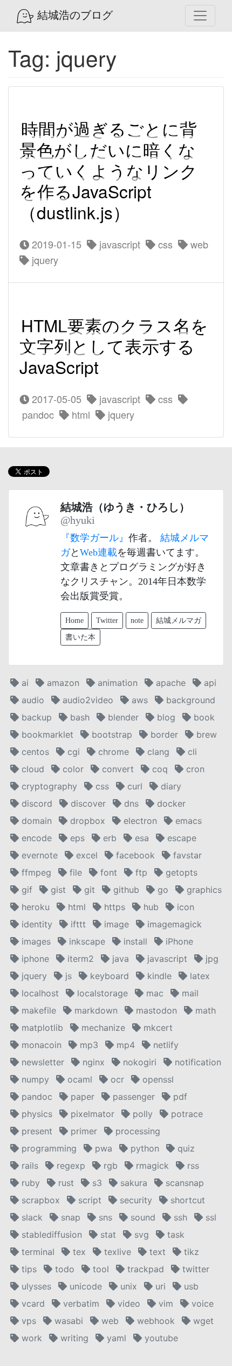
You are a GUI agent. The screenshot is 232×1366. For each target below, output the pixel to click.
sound (141, 1217)
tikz (190, 1251)
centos (34, 751)
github (125, 889)
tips (28, 1269)
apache (169, 682)
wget (202, 1320)
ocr (116, 1079)
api (208, 682)
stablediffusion (50, 1234)
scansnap (183, 1182)
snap (69, 1217)
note (137, 620)
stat (107, 1234)
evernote (38, 855)
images (35, 941)
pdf (178, 1096)
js (67, 975)
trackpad (144, 1269)
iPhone (178, 941)
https (113, 907)
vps (27, 1320)
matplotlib (41, 1027)
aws (138, 700)
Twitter (107, 620)
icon (184, 907)
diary (169, 786)
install (134, 941)
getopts (180, 872)
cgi (72, 751)
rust (65, 1182)
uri (159, 1286)
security (134, 1200)
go (161, 889)
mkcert (157, 1027)
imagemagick (173, 924)
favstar (186, 855)
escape (180, 838)
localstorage (101, 993)
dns (130, 803)
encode (35, 838)
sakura (132, 1182)
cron (193, 769)
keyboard (108, 975)
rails (28, 1165)
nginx (92, 1062)
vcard (32, 1303)
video (127, 1303)
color (72, 769)
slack (31, 1217)
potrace (185, 1113)
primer (82, 1131)
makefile (37, 1010)
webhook (154, 1320)
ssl (209, 1217)
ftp (140, 872)
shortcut (186, 1200)
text (156, 1251)
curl (133, 786)
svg (140, 1234)
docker (170, 803)
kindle (158, 975)
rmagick (151, 1165)
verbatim (79, 1303)
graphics (203, 889)
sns (104, 1217)
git (88, 889)
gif (25, 889)
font (107, 872)
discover (87, 803)
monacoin (40, 1044)
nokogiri (138, 1062)
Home (74, 620)
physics (35, 1113)
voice (201, 1303)
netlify (165, 1044)
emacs (187, 820)
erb (108, 838)
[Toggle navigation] (200, 15)
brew (205, 734)
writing (73, 1338)
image (115, 924)
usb (190, 1286)
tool (99, 1269)
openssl (157, 1079)
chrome (112, 751)
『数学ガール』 (94, 537)
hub (150, 907)
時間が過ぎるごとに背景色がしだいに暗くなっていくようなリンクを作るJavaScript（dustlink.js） (108, 170)
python (143, 1148)
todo (63, 1269)
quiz (185, 1148)
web (198, 244)
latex (198, 975)
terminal (36, 1251)
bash (78, 717)
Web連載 (98, 552)
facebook (134, 855)
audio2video (86, 700)
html (79, 414)
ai (24, 682)
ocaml (78, 1079)
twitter (194, 1269)
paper (81, 1096)
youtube (160, 1338)
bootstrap (110, 734)
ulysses (35, 1286)
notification (196, 1062)
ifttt (77, 924)
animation (116, 682)
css (164, 244)
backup (35, 717)
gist (57, 889)
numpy (34, 1079)
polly (141, 1113)
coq (158, 769)
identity (35, 924)
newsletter (41, 1062)
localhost (39, 993)
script (88, 1200)
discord (35, 803)
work (30, 1338)
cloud (31, 769)
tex (78, 1251)
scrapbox (39, 1200)
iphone (34, 958)
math (204, 1010)
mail (189, 993)
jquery (43, 260)
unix (127, 1286)
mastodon (155, 1010)
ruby (29, 1182)
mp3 (87, 1044)
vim (164, 1303)
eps (76, 838)
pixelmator (91, 1113)
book (203, 717)
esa (140, 838)
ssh (179, 1217)
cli (191, 751)
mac (153, 993)
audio (31, 700)
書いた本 (80, 637)
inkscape (85, 941)
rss (192, 1165)
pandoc (35, 1096)
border (163, 734)
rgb (109, 1165)
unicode (84, 1286)
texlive (116, 1251)
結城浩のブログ (73, 15)
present (35, 1131)
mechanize (102, 1027)
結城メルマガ (178, 620)
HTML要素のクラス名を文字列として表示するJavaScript (113, 346)
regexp (69, 1165)
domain (35, 820)
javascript (118, 244)
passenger (132, 1096)
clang (157, 751)
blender (122, 717)
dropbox (86, 820)
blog (164, 717)
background (189, 700)
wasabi (67, 1320)
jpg (211, 958)
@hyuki (77, 520)
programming (48, 1148)
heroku (34, 907)
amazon (61, 682)
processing (136, 1131)
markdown (95, 1010)
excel (85, 855)
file (74, 872)
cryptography (48, 786)
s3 (96, 1182)
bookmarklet (46, 734)
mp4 (124, 1044)
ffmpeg (35, 872)
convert (116, 769)
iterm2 (79, 958)
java (119, 958)
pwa (102, 1148)
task (175, 1234)
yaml (115, 1338)
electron (139, 820)
